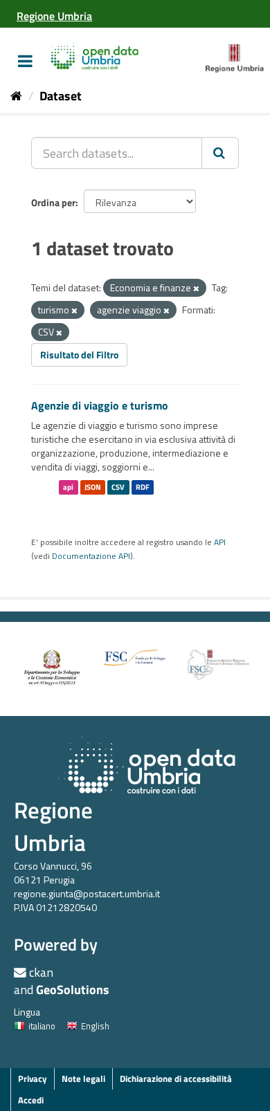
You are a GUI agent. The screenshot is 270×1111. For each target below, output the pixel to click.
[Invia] (220, 153)
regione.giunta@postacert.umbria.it (87, 893)
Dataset (60, 95)
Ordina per (53, 202)
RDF (143, 487)
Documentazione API (91, 556)
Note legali (83, 1078)
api (68, 487)
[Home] (16, 95)
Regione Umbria (53, 826)
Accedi (31, 1100)
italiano (41, 1026)
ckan (41, 972)
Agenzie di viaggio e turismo (99, 405)
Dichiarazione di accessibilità (176, 1078)
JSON (92, 487)
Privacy (32, 1078)
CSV (118, 487)
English (95, 1026)
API (220, 542)
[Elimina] (196, 288)
